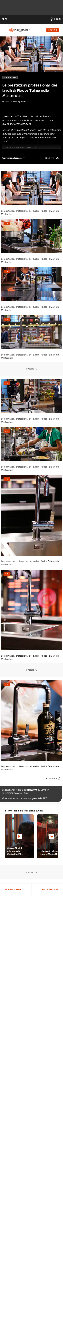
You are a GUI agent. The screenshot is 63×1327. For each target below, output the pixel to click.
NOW (25, 793)
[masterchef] (20, 30)
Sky (43, 789)
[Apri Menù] (5, 30)
